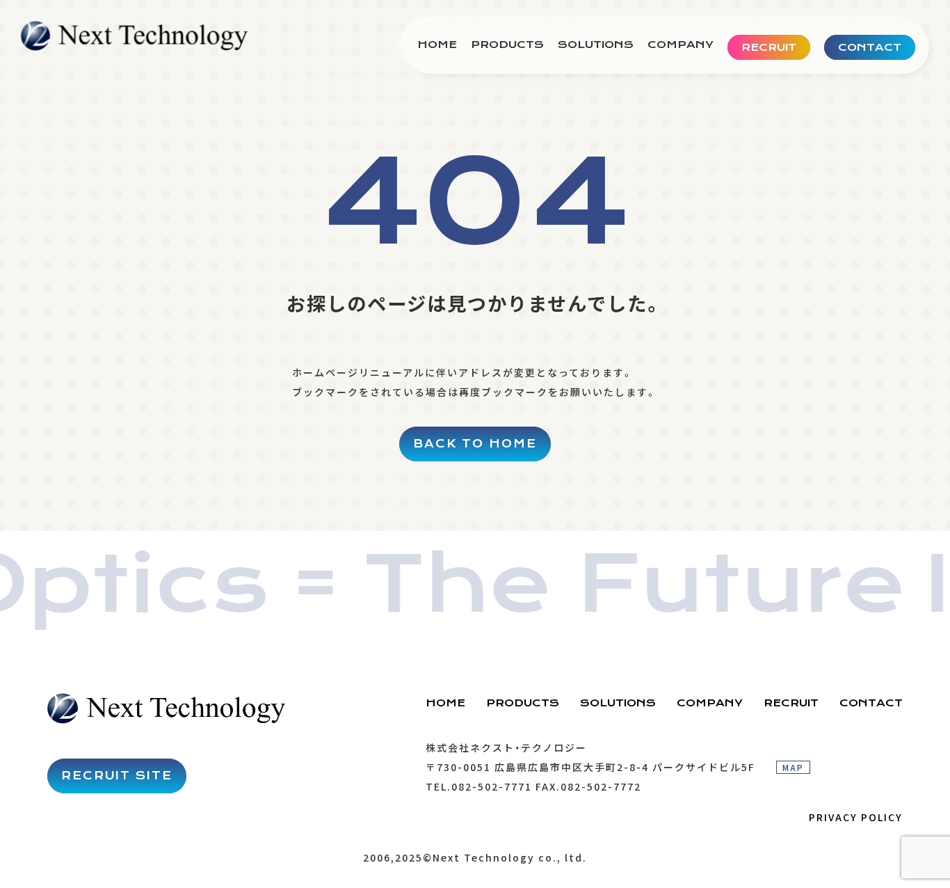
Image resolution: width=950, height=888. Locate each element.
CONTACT (871, 703)
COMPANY (680, 44)
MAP (793, 767)
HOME (437, 44)
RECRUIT (791, 703)
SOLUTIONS (596, 44)
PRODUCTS (507, 44)
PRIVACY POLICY (856, 817)
